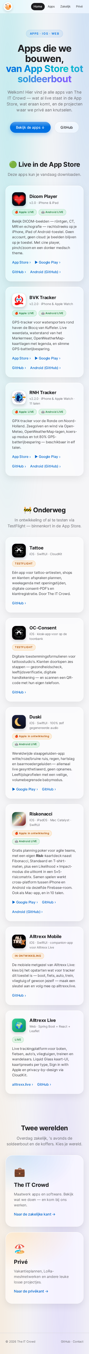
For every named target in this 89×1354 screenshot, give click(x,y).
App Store (20, 262)
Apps (51, 6)
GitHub (66, 127)
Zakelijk (65, 6)
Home (38, 6)
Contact (78, 1341)
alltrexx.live (21, 1084)
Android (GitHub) (44, 272)
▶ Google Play (46, 262)
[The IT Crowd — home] (8, 6)
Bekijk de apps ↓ (30, 127)
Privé (79, 6)
